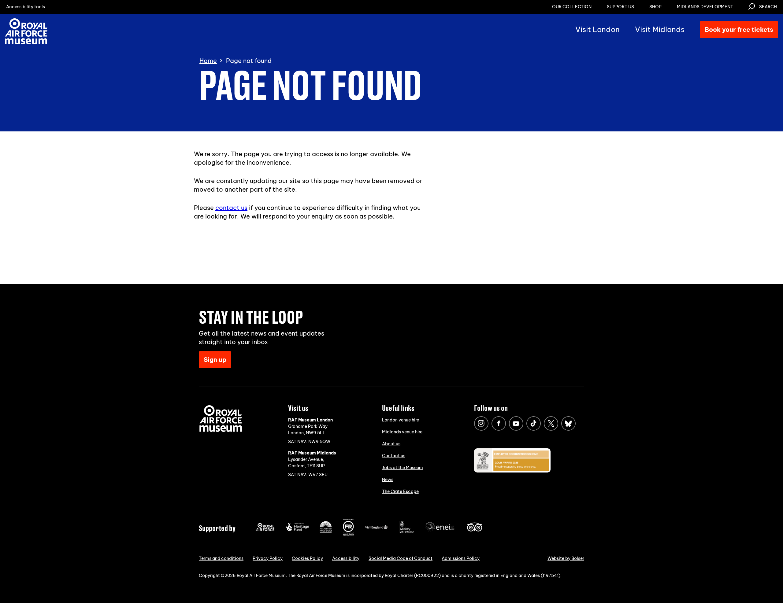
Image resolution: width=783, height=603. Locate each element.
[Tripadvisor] (474, 530)
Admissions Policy (461, 558)
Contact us (393, 455)
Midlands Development (705, 6)
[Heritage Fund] (297, 529)
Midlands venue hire (402, 432)
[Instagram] (481, 423)
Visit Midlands (660, 29)
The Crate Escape (400, 491)
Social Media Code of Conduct (400, 558)
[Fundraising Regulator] (348, 534)
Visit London (597, 29)
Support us (620, 6)
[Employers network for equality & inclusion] (440, 532)
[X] (551, 423)
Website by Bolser (565, 558)
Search (768, 6)
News (387, 479)
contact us (231, 207)
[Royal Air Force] (265, 529)
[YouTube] (516, 423)
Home (208, 60)
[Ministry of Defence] (406, 532)
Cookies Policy (307, 558)
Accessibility (345, 558)
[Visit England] (376, 528)
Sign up (215, 359)
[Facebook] (499, 423)
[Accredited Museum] (326, 531)
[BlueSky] (568, 423)
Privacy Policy (268, 558)
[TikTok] (533, 423)
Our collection (572, 6)
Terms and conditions (221, 558)
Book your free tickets (739, 29)
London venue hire (400, 420)
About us (391, 444)
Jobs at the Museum (402, 467)
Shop (655, 6)
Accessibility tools (25, 6)
